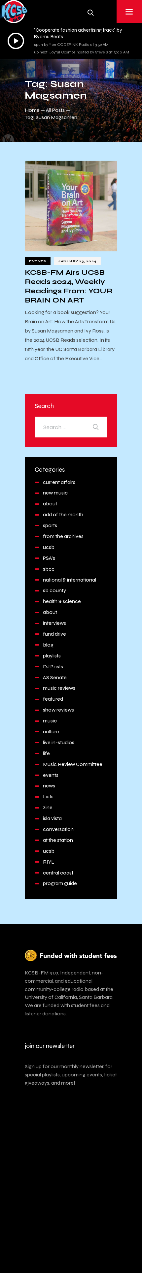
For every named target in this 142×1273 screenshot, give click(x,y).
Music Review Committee (72, 764)
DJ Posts (53, 666)
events (37, 261)
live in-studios (58, 742)
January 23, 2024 (77, 261)
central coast (58, 873)
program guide (60, 883)
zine (48, 807)
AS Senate (55, 677)
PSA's (49, 558)
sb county (54, 590)
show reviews (58, 710)
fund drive (54, 634)
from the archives (63, 536)
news (49, 785)
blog (48, 645)
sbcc (48, 569)
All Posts (55, 110)
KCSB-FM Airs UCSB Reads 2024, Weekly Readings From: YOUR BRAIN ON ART (68, 286)
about (50, 503)
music (50, 720)
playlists (52, 655)
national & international (69, 580)
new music (55, 493)
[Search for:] (71, 427)
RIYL (48, 862)
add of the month (63, 514)
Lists (48, 796)
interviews (54, 623)
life (46, 753)
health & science (62, 601)
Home (32, 110)
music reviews (59, 688)
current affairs (59, 482)
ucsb (48, 547)
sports (50, 525)
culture (51, 731)
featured (53, 699)
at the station (58, 840)
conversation (58, 829)
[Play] (16, 41)
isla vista (52, 818)
